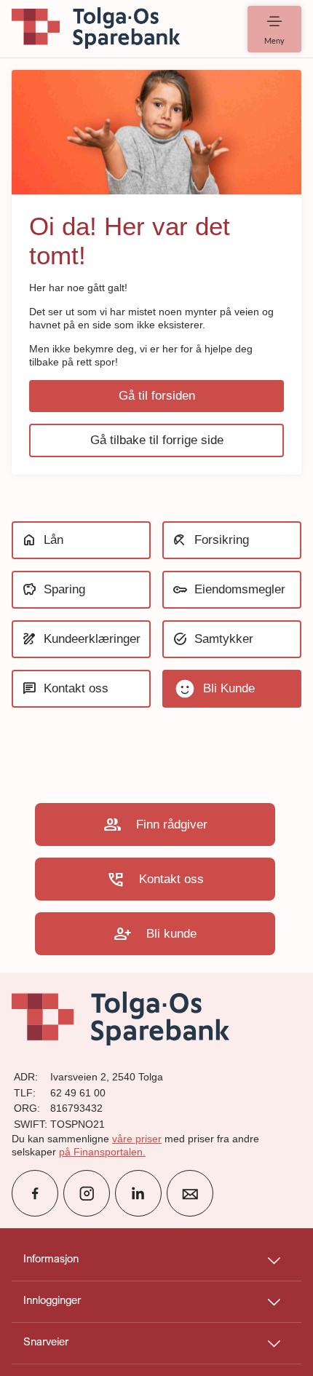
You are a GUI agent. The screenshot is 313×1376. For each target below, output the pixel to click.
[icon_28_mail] (190, 1193)
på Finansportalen (101, 1152)
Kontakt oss (155, 879)
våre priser (137, 1138)
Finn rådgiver (155, 824)
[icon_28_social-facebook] (35, 1193)
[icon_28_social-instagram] (86, 1193)
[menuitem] (96, 29)
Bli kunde (155, 933)
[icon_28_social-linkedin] (138, 1193)
